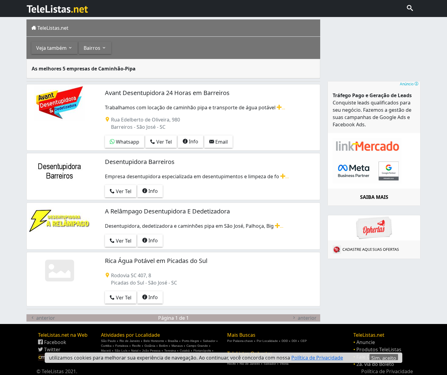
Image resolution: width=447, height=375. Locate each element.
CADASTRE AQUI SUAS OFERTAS (370, 249)
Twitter (52, 349)
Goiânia (149, 345)
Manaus (177, 345)
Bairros (93, 48)
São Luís (121, 350)
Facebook (54, 342)
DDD (285, 341)
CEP (303, 341)
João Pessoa (151, 350)
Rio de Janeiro (130, 341)
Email (221, 141)
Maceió (106, 350)
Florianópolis (202, 350)
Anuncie (365, 342)
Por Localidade (267, 341)
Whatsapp (127, 141)
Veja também (52, 48)
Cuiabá (185, 350)
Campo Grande (197, 345)
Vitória (284, 363)
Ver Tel (163, 141)
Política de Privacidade (387, 371)
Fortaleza (121, 345)
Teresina (170, 350)
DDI (294, 341)
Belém (163, 345)
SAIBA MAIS (374, 197)
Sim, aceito (383, 357)
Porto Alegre (190, 341)
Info (193, 141)
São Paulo (108, 341)
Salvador (209, 341)
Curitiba (106, 345)
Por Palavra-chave (240, 341)
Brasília (173, 341)
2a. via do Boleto (375, 364)
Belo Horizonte (154, 341)
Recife (136, 345)
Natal (134, 350)
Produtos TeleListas (378, 349)
